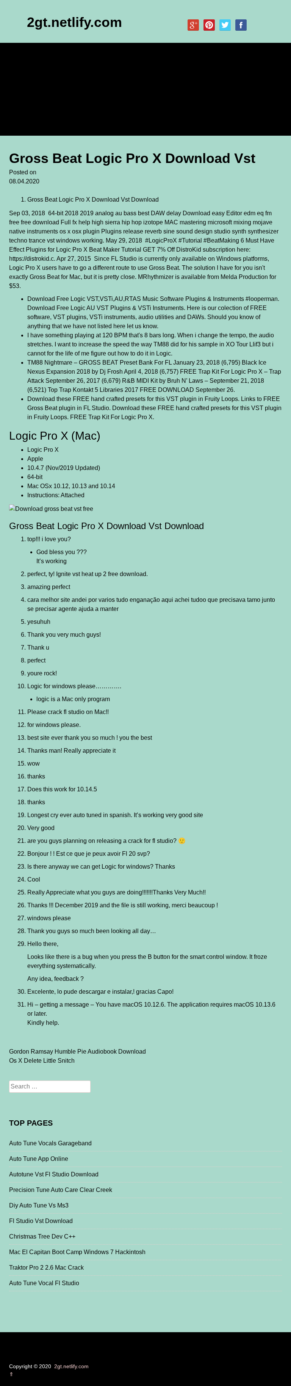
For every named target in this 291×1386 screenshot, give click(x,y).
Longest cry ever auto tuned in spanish (79, 815)
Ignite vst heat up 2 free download (101, 574)
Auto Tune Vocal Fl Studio (44, 1283)
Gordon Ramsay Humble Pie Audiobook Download (77, 1051)
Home (23, 72)
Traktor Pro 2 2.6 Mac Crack (46, 1267)
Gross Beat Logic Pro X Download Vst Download (93, 199)
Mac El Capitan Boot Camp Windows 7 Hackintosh (77, 1252)
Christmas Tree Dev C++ (42, 1236)
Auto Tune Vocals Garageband (50, 1143)
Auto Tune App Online (38, 1159)
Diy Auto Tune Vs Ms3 (39, 1205)
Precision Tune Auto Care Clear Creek (60, 1190)
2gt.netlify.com (74, 22)
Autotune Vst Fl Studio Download (54, 1174)
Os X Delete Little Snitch (42, 1060)
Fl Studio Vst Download (41, 1221)
